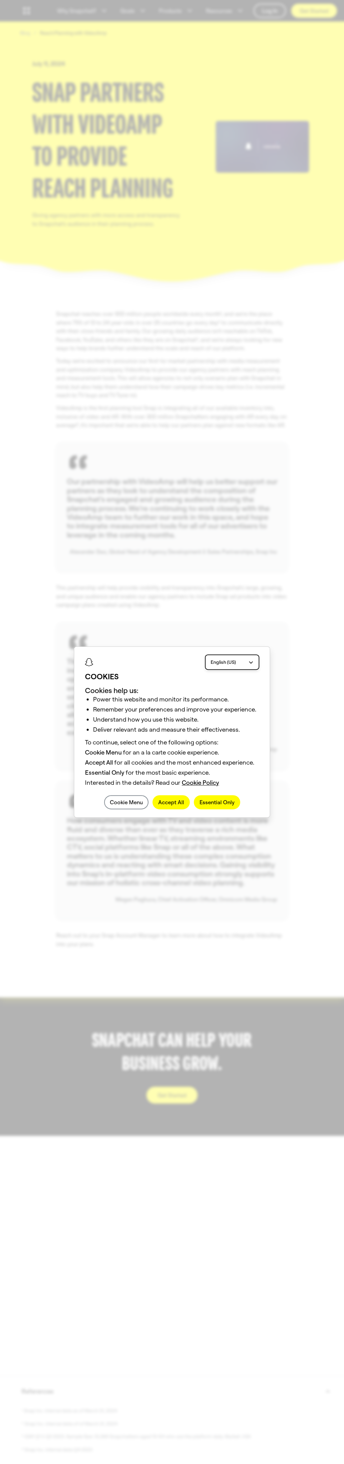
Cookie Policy (200, 782)
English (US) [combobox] (223, 662)
